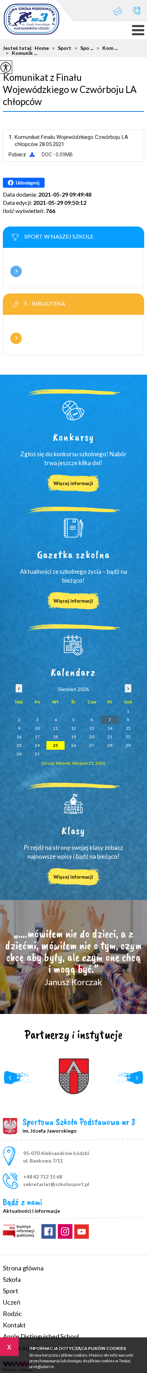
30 (18, 753)
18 (55, 736)
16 (18, 736)
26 (73, 745)
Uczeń (11, 1302)
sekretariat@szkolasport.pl (121, 10)
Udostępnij (28, 183)
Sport (61, 48)
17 (37, 736)
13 (91, 728)
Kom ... (107, 48)
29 (128, 745)
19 (73, 736)
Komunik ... (21, 53)
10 (37, 728)
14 (109, 728)
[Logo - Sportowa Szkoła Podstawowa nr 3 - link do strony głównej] (31, 20)
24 (37, 745)
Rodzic (12, 1313)
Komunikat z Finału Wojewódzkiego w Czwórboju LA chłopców (70, 89)
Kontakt (14, 1325)
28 (109, 745)
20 (91, 736)
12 (73, 728)
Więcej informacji (16, 271)
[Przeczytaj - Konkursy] (73, 410)
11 (55, 728)
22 (128, 736)
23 (18, 745)
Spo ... (83, 48)
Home (42, 48)
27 (91, 745)
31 (37, 753)
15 (128, 728)
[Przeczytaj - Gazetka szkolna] (73, 528)
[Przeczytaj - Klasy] (73, 804)
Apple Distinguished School (41, 1336)
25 (55, 745)
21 (109, 736)
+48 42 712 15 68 (137, 10)
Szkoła (12, 1279)
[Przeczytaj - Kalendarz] (73, 645)
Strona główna (23, 1268)
